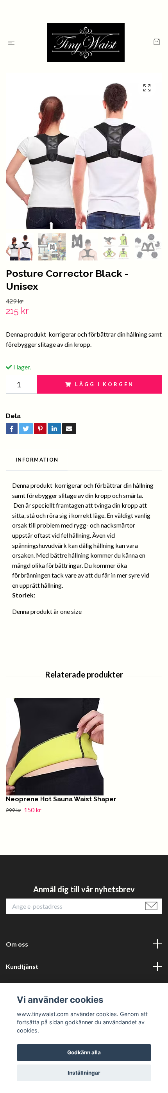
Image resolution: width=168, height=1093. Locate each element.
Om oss (17, 944)
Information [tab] (37, 459)
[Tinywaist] (86, 42)
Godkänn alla (84, 1052)
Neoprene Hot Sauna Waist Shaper (61, 799)
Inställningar (84, 1073)
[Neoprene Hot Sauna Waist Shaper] (84, 746)
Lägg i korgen (104, 384)
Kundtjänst (22, 966)
